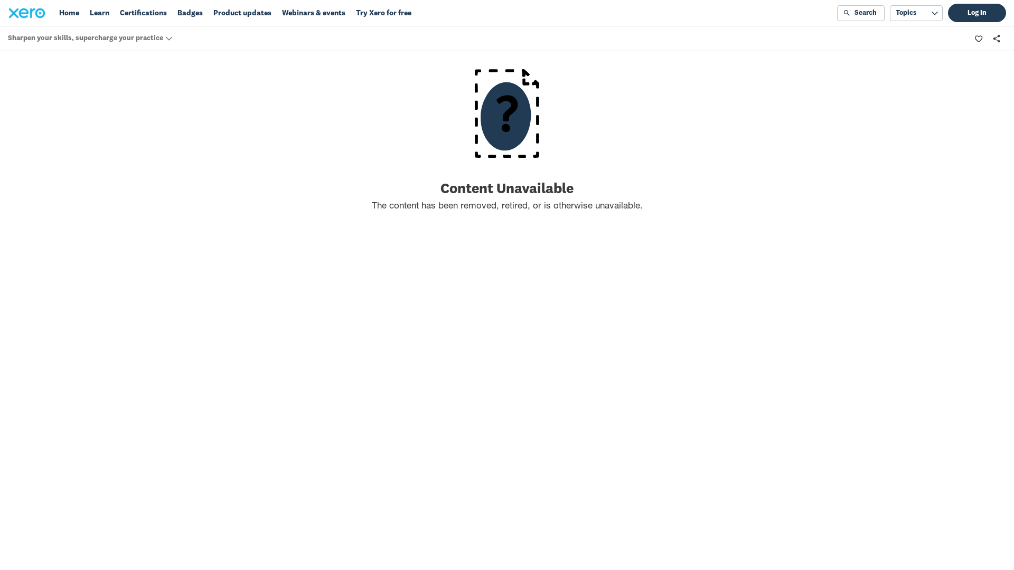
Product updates (242, 13)
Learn (99, 13)
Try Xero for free (383, 13)
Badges (190, 13)
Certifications (143, 13)
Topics (906, 13)
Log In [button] (977, 13)
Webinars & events (313, 13)
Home (69, 13)
